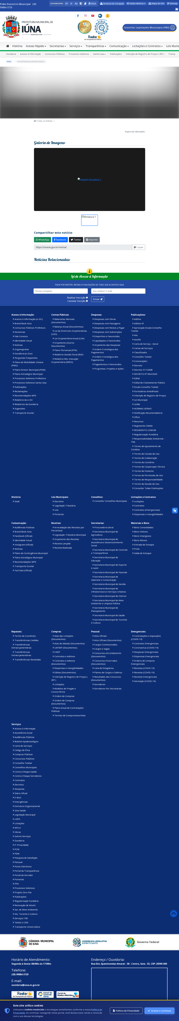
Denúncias (19, 332)
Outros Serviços (22, 836)
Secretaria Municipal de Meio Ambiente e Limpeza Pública (107, 602)
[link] (85, 3)
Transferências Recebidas (27, 659)
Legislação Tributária (65, 505)
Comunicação (118, 46)
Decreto (138, 365)
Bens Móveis (140, 540)
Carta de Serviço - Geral (146, 343)
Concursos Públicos (55, 53)
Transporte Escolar (24, 412)
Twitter (77, 239)
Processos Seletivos (79, 53)
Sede (17, 501)
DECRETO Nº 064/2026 (145, 374)
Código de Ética (22, 750)
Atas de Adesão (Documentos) (69, 643)
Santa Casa (98, 53)
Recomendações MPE (25, 395)
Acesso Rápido (35, 46)
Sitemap (173, 3)
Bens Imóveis (141, 531)
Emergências (21, 801)
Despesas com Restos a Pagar (109, 327)
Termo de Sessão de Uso (146, 483)
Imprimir (93, 239)
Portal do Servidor (23, 875)
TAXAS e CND (21, 922)
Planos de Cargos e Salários (108, 672)
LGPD (17, 819)
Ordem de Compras (64, 696)
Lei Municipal (140, 399)
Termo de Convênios (25, 635)
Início (9, 61)
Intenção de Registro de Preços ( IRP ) (145, 53)
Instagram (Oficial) (23, 544)
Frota (136, 548)
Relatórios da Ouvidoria (26, 404)
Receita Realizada (63, 547)
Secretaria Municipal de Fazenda (110, 572)
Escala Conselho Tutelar (146, 387)
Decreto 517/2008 (143, 369)
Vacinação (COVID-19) (145, 681)
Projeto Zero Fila (22, 892)
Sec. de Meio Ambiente (26, 909)
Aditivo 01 (139, 323)
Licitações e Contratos (146, 46)
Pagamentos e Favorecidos (107, 364)
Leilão (137, 404)
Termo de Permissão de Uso (148, 475)
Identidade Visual (23, 340)
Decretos (59, 501)
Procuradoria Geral (103, 527)
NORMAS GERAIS (143, 408)
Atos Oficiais (100, 635)
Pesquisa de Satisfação (25, 857)
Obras (17, 832)
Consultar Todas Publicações (148, 488)
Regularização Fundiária (146, 434)
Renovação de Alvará (24, 905)
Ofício (137, 417)
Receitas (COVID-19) (144, 668)
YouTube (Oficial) (23, 570)
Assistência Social (23, 732)
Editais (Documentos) (65, 672)
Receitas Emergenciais (145, 676)
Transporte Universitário (27, 926)
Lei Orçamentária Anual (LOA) (69, 338)
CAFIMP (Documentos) (65, 647)
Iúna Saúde (20, 810)
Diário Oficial (20, 793)
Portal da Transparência (26, 870)
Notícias (18, 345)
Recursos (138, 421)
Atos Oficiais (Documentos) (108, 640)
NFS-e (17, 827)
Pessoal (18, 862)
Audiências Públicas (24, 737)
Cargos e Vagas (102, 648)
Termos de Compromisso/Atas (70, 715)
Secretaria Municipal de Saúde (109, 615)
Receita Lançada (62, 543)
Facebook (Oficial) (23, 536)
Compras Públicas (23, 754)
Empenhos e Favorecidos (107, 336)
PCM (16, 849)
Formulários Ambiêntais (146, 391)
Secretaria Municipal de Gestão (110, 584)
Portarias (59, 514)
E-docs (17, 797)
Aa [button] (76, 3)
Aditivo (137, 319)
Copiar (139, 247)
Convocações (140, 361)
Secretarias (57, 46)
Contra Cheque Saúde (25, 771)
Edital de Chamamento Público (149, 382)
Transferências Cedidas (26, 640)
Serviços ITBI (21, 918)
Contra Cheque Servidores (28, 775)
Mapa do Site (157, 3)
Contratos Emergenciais (146, 643)
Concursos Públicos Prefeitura (29, 327)
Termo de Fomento (144, 471)
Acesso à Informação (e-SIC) (28, 319)
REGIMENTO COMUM (145, 430)
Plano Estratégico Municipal (28, 374)
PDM (16, 853)
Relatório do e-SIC (23, 399)
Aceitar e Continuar (161, 1010)
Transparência (95, 46)
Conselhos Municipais (25, 767)
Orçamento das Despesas (107, 345)
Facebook (60, 239)
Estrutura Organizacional (27, 806)
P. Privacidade (21, 844)
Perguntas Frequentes (25, 357)
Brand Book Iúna (22, 323)
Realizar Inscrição (76, 297)
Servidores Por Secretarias (108, 688)
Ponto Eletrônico (23, 866)
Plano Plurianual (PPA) (65, 350)
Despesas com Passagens (107, 323)
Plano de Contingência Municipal (31, 553)
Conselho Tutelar (143, 356)
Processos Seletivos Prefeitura (30, 378)
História (17, 46)
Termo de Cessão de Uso (146, 453)
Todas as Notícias (44, 121)
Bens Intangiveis (142, 536)
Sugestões (19, 408)
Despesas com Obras (105, 319)
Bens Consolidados (143, 527)
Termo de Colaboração (145, 458)
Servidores (99, 684)
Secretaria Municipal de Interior (110, 596)
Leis (56, 509)
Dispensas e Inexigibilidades (148, 514)
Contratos (139, 505)
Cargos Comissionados (105, 644)
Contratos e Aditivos (64, 656)
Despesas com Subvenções (108, 332)
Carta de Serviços (23, 745)
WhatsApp (43, 239)
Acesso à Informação (30, 53)
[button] (81, 3)
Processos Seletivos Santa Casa (30, 382)
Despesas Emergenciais (146, 652)
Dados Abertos (136, 3)
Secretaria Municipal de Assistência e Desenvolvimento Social (107, 542)
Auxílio (137, 339)
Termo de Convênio (144, 462)
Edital (137, 378)
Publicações (116, 53)
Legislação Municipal (24, 814)
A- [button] (71, 3)
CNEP (57, 652)
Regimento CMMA (143, 425)
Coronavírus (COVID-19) (146, 647)
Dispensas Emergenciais (146, 656)
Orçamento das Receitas (66, 539)
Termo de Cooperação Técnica (149, 466)
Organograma (21, 349)
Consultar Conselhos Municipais (110, 501)
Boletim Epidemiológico (26, 741)
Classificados (140, 352)
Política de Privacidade (127, 1010)
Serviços (75, 46)
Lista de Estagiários (104, 668)
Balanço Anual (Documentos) (68, 326)
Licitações (139, 501)
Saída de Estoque (142, 553)
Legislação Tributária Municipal (70, 534)
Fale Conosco (21, 336)
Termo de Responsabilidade (148, 479)
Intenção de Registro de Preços (150, 395)
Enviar (96, 299)
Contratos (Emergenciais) (147, 509)
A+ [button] (66, 3)
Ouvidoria (11, 53)
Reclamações (21, 391)
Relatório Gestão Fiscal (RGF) (68, 354)
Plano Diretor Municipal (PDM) (29, 369)
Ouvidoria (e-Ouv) (23, 353)
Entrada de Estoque (144, 544)
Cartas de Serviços (143, 348)
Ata (135, 335)
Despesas (19, 788)
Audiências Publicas (24, 527)
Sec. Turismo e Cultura (25, 914)
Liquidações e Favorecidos (107, 340)
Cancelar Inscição (76, 301)
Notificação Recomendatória (148, 412)
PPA (16, 883)
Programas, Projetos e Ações (109, 368)
